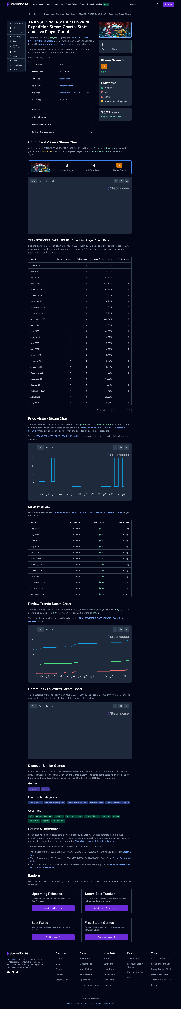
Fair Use (88, 1003)
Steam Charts (63, 979)
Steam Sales (71, 4)
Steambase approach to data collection (95, 841)
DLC (58, 963)
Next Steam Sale (159, 974)
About (98, 1003)
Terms (79, 1003)
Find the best (52, 937)
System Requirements (43, 132)
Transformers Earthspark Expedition (59, 14)
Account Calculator (161, 979)
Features (36, 109)
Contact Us (109, 1003)
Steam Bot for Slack (161, 969)
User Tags (108, 969)
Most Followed (87, 969)
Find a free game (105, 937)
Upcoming (58, 4)
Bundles (60, 974)
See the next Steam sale (105, 908)
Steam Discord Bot (160, 963)
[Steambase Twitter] (17, 972)
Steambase (12, 959)
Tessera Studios (66, 86)
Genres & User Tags (41, 124)
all (53, 181)
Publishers (108, 979)
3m (40, 181)
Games (37, 14)
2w (33, 181)
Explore (168, 4)
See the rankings (51, 908)
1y (47, 181)
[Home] (29, 14)
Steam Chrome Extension (91, 4)
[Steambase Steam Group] (13, 972)
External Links (39, 117)
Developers (109, 974)
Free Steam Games (136, 972)
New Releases (87, 974)
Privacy (70, 1003)
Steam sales (59, 512)
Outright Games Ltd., (68, 93)
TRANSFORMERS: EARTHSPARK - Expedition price (61, 436)
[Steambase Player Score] (123, 60)
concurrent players (49, 44)
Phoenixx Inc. (64, 79)
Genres (107, 958)
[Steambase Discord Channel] (8, 972)
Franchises (108, 985)
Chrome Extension (160, 958)
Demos (59, 969)
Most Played (37, 4)
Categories (108, 963)
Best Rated (85, 958)
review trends (67, 44)
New (49, 4)
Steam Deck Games (89, 985)
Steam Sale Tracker (137, 958)
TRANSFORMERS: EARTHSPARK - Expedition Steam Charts (105, 14)
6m (40, 447)
